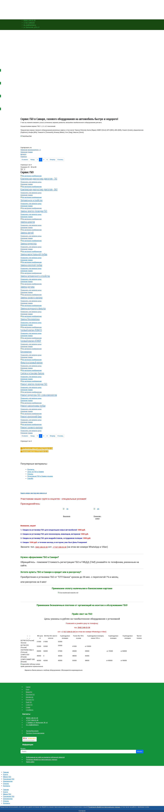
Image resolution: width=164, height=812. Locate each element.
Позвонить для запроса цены (30, 182)
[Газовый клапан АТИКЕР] (31, 338)
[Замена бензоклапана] (31, 316)
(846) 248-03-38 (41, 547)
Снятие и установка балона (32, 373)
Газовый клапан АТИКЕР (30, 341)
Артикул (23, 154)
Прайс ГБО (29, 702)
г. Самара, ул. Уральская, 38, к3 (37, 722)
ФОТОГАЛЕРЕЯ (4, 113)
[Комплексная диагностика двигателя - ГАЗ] (31, 176)
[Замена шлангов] (31, 219)
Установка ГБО (30, 699)
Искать (139, 751)
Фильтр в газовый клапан (31, 362)
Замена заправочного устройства (35, 276)
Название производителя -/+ (30, 150)
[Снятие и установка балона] (31, 370)
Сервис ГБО (29, 705)
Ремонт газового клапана (31, 427)
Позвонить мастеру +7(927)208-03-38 (37, 448)
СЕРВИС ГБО (3, 100)
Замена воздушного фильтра (33, 308)
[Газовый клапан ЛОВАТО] (31, 327)
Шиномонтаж (137, 11)
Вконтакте (66, 516)
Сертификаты (29, 710)
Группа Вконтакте (32, 731)
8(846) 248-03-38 (29, 20)
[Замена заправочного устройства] (31, 273)
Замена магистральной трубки (33, 254)
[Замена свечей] (31, 230)
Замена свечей (27, 232)
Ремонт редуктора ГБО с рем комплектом (38, 395)
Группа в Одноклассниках (35, 733)
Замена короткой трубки (31, 265)
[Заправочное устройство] (31, 197)
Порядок (23, 157)
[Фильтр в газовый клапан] (31, 360)
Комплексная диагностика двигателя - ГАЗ (38, 178)
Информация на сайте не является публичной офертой (45, 757)
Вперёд (52, 159)
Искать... (23, 748)
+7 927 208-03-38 (59, 547)
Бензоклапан (26, 351)
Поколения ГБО (138, 9)
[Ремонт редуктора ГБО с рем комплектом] (31, 392)
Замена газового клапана (31, 297)
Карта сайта (30, 762)
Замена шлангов (27, 222)
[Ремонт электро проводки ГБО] (31, 381)
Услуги (135, 4)
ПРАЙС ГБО (3, 87)
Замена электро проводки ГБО (33, 211)
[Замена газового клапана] (31, 295)
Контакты (136, 17)
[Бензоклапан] (31, 349)
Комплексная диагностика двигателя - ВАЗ (38, 189)
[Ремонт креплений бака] (31, 414)
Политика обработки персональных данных (41, 759)
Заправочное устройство (31, 200)
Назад (32, 159)
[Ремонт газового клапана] (31, 424)
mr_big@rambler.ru (30, 25)
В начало (25, 159)
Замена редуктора (28, 243)
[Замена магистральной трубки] (31, 251)
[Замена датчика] (31, 284)
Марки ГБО (136, 6)
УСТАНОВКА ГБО (5, 75)
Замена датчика (27, 286)
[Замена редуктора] (31, 241)
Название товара (26, 152)
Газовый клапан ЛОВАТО (31, 330)
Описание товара (26, 184)
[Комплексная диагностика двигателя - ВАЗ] (31, 186)
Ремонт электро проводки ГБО (33, 384)
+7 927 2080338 (29, 23)
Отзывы (135, 14)
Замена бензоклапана (30, 319)
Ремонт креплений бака (30, 416)
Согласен (82, 811)
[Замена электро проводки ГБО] (31, 208)
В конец (60, 159)
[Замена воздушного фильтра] (31, 305)
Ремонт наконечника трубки (32, 405)
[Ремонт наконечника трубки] (31, 403)
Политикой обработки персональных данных (104, 807)
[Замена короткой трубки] (31, 262)
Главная (135, 1)
